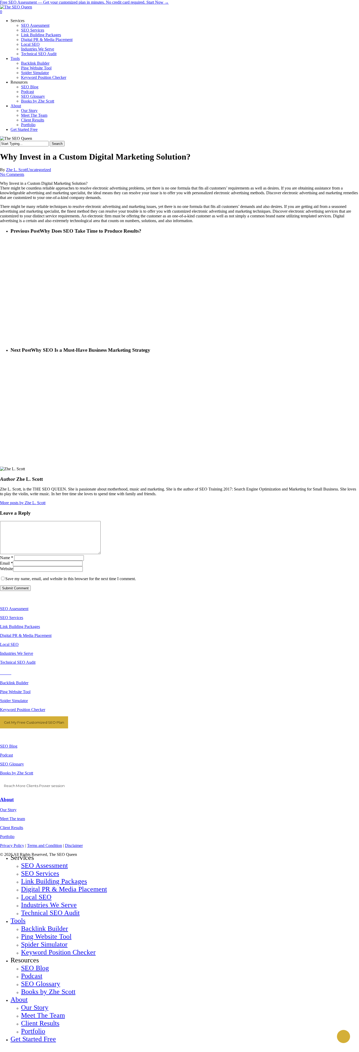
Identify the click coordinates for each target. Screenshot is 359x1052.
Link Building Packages (20, 626)
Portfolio (7, 836)
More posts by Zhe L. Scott (22, 503)
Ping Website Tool (15, 692)
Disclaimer (74, 845)
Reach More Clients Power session (34, 786)
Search (57, 144)
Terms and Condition (44, 845)
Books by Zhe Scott (16, 773)
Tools (18, 921)
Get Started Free (33, 1039)
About (7, 799)
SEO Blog (8, 746)
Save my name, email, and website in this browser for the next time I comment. (70, 578)
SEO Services (11, 617)
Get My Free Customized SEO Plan (34, 722)
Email (6, 563)
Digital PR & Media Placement (26, 635)
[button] (1, 1049)
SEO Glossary (12, 764)
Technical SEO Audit (17, 662)
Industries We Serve (16, 653)
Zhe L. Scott (16, 169)
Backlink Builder (14, 683)
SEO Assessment (14, 608)
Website (6, 568)
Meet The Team (43, 1015)
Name (6, 557)
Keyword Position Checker (22, 709)
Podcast (6, 755)
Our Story (8, 810)
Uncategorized (39, 169)
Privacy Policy (12, 845)
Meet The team (12, 818)
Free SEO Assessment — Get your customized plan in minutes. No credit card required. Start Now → (84, 2)
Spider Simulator (14, 700)
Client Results (11, 827)
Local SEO (9, 644)
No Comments (12, 174)
